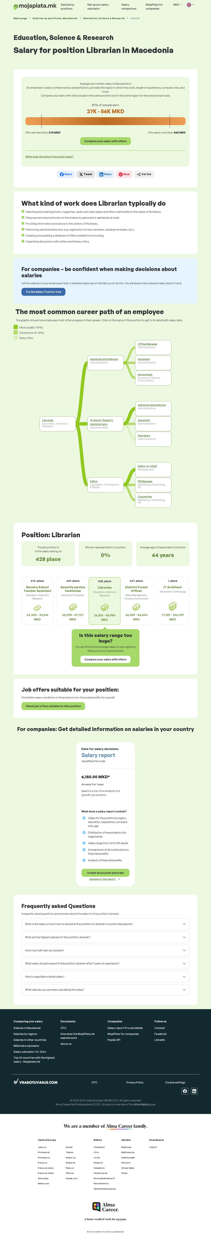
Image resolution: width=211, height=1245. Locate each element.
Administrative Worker (104, 359)
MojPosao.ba (127, 1152)
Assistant (144, 359)
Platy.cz (70, 1168)
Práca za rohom (46, 1168)
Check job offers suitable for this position (53, 706)
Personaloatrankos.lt (104, 1178)
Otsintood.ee (100, 1173)
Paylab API (113, 1039)
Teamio (69, 1152)
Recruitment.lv (101, 1183)
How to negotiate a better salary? (44, 976)
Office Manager (148, 343)
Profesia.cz (44, 1157)
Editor (94, 481)
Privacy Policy (134, 1082)
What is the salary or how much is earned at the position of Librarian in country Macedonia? (79, 924)
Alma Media (141, 1104)
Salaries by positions (67, 6)
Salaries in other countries (30, 1039)
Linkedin (159, 1039)
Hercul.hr (126, 1162)
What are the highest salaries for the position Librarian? (57, 937)
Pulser (124, 1173)
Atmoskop (43, 1178)
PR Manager (145, 481)
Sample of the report (102, 879)
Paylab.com (71, 1178)
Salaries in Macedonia (27, 1028)
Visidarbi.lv (99, 1168)
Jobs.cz (42, 1147)
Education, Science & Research (104, 18)
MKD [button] (176, 4)
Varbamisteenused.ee (105, 1188)
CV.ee (97, 1157)
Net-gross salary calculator (98, 6)
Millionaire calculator (27, 1045)
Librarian (47, 420)
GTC (63, 1028)
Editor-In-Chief (147, 466)
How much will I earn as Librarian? (44, 950)
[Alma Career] (105, 1207)
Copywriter (145, 496)
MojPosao (126, 1147)
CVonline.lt (99, 1147)
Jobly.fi (153, 1147)
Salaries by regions (25, 1034)
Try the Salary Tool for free (43, 291)
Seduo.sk (70, 1162)
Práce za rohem (46, 1173)
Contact (159, 1028)
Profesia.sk (44, 1152)
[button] (190, 4)
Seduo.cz (71, 1157)
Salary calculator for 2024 (30, 1051)
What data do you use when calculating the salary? (54, 989)
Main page (20, 18)
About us (66, 1043)
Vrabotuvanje (128, 1157)
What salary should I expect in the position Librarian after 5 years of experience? (72, 963)
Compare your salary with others (105, 141)
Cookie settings (175, 1082)
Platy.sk (70, 1173)
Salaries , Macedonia (55, 18)
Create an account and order (105, 872)
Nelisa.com (43, 1183)
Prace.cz (42, 1162)
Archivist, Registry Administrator (101, 422)
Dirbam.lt (98, 1162)
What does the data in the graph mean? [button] (49, 156)
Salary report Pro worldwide (125, 1028)
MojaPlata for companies (154, 6)
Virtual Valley (127, 1168)
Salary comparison (128, 6)
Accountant (145, 374)
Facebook (160, 1034)
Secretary (144, 435)
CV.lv (96, 1152)
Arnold (69, 1147)
